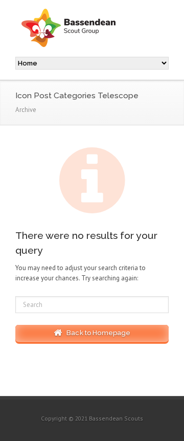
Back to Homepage (96, 333)
